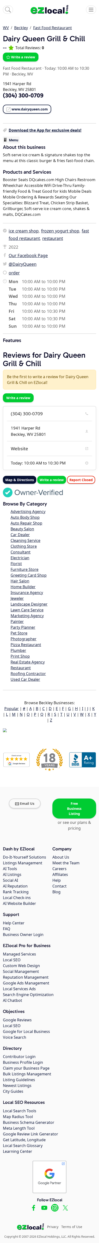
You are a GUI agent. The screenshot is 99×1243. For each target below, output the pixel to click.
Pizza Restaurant (26, 644)
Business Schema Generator (28, 1122)
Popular (11, 708)
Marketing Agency (27, 615)
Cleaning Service (25, 540)
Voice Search (14, 1037)
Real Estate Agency (28, 662)
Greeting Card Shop (29, 575)
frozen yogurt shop (60, 231)
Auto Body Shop (25, 517)
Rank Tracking (16, 892)
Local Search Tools (19, 1110)
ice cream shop (24, 231)
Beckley (21, 27)
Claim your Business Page (26, 1068)
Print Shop (20, 656)
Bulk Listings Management (27, 1074)
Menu (13, 140)
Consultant (21, 552)
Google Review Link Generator (30, 1134)
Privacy (52, 1226)
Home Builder (23, 586)
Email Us (27, 803)
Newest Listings (17, 1085)
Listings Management (22, 863)
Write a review (23, 57)
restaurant (52, 238)
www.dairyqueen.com (30, 109)
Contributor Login (19, 1056)
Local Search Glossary (23, 1145)
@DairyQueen (23, 264)
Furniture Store (24, 569)
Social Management (21, 971)
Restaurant (21, 667)
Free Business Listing (74, 808)
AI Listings (12, 874)
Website (19, 448)
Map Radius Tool (18, 1116)
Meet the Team (66, 863)
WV (6, 27)
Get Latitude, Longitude (24, 1139)
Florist (16, 563)
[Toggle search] (8, 10)
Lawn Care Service (27, 610)
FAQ (6, 928)
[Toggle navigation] (91, 10)
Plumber (18, 650)
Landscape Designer (29, 604)
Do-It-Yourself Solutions (24, 857)
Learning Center (17, 1151)
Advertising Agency (28, 511)
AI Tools (10, 868)
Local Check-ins (17, 897)
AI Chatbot (12, 1000)
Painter (17, 621)
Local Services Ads (19, 988)
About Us (60, 857)
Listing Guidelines (19, 1079)
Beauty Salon (22, 529)
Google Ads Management (26, 983)
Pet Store (19, 633)
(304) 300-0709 (27, 413)
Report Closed (81, 480)
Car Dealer (20, 534)
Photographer (24, 639)
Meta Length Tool (19, 1128)
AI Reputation (15, 886)
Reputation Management (26, 977)
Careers (59, 868)
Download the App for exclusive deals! (45, 130)
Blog (56, 892)
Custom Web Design (21, 965)
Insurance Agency (27, 592)
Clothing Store (24, 546)
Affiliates (60, 874)
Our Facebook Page (28, 255)
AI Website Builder (19, 903)
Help (56, 880)
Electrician (20, 557)
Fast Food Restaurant (52, 27)
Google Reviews (17, 1020)
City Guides (13, 1091)
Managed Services (19, 954)
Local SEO (12, 960)
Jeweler (17, 598)
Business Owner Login (23, 934)
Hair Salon (20, 581)
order (14, 273)
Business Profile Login (23, 1062)
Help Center (14, 923)
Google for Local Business (26, 1031)
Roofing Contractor (28, 673)
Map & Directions (19, 480)
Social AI (10, 880)
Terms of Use (71, 1226)
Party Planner (23, 627)
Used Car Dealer (25, 679)
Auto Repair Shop (26, 523)
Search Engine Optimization (28, 994)
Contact (59, 886)
